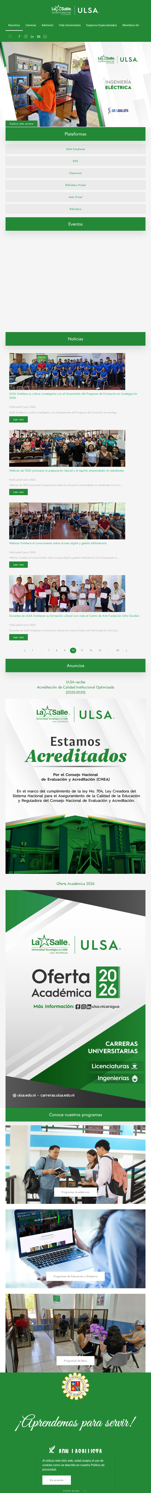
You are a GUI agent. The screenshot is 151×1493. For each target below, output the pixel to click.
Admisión (47, 25)
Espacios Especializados (101, 25)
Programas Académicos (76, 1192)
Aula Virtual (75, 197)
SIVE (75, 161)
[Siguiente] (126, 650)
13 (100, 650)
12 (90, 650)
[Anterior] (24, 650)
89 (117, 650)
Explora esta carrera (21, 123)
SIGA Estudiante (75, 149)
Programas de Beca (75, 1360)
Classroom (75, 173)
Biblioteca (75, 209)
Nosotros (14, 25)
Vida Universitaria (70, 25)
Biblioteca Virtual (75, 185)
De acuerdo (57, 1480)
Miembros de (130, 25)
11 (82, 650)
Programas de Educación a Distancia (75, 1276)
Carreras (31, 25)
